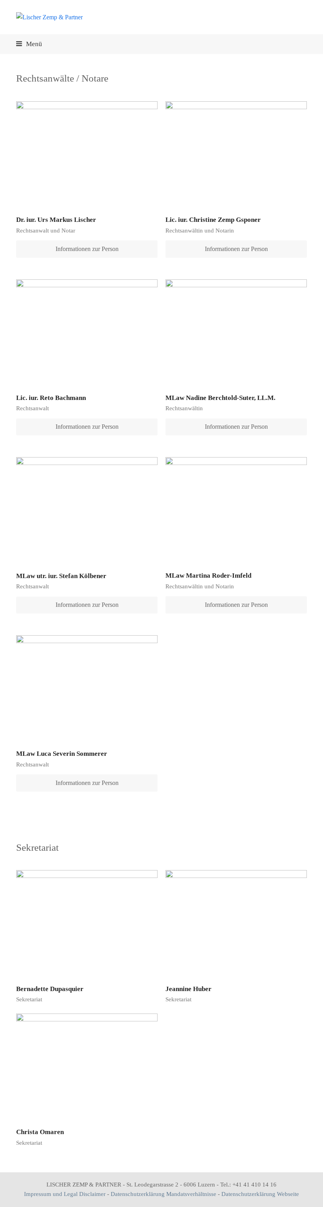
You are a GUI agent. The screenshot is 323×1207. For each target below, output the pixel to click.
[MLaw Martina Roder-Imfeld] (236, 509)
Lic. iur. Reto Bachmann (51, 398)
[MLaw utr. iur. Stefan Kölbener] (87, 509)
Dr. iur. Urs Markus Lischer (56, 219)
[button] (29, 44)
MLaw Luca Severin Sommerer (61, 753)
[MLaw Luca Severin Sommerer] (87, 687)
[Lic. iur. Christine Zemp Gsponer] (236, 153)
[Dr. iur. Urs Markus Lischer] (87, 153)
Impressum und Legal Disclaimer (65, 1194)
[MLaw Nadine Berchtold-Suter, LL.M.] (236, 331)
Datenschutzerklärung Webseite (260, 1194)
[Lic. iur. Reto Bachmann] (87, 331)
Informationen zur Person (87, 248)
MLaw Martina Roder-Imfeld (208, 575)
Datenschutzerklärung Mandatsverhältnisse (163, 1194)
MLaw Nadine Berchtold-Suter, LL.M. (220, 398)
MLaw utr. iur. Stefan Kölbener (61, 576)
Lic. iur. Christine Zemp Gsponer (213, 219)
